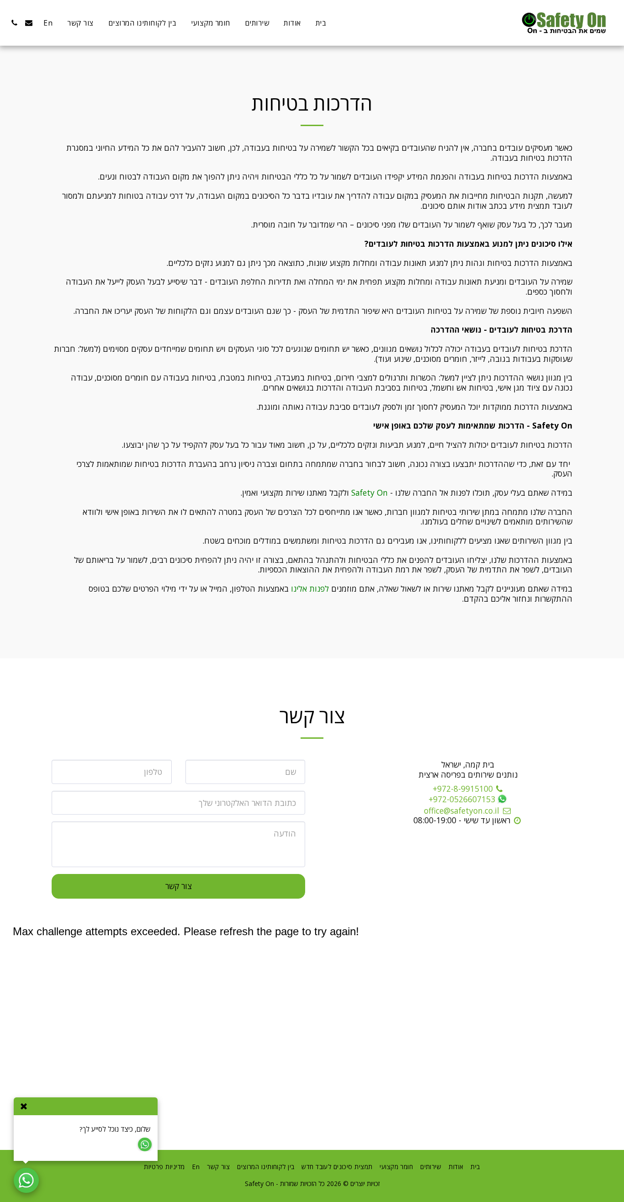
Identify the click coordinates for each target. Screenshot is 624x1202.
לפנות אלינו (310, 588)
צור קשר (178, 885)
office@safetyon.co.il (461, 810)
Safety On (369, 492)
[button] (29, 22)
